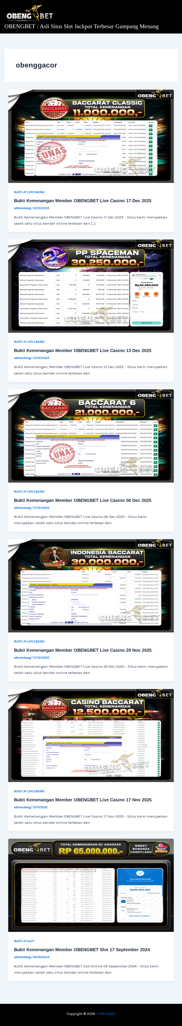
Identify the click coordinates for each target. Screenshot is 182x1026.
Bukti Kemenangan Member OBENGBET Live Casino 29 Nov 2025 (83, 650)
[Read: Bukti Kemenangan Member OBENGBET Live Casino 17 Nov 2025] (91, 735)
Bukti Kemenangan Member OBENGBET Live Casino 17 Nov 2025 (83, 799)
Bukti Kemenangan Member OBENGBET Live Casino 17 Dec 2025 (82, 200)
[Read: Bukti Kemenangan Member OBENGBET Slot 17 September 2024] (91, 885)
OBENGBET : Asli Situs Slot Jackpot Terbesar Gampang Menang (81, 26)
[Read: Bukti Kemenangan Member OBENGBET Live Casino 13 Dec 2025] (91, 285)
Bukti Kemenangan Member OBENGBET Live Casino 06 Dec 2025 (82, 500)
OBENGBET (107, 1014)
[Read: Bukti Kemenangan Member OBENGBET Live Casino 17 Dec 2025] (91, 136)
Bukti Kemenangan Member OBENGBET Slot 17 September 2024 (82, 949)
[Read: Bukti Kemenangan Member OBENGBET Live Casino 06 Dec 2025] (91, 435)
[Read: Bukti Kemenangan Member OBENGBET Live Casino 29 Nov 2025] (91, 585)
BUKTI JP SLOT (24, 941)
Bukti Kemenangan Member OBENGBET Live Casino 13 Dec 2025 (82, 350)
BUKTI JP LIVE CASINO (29, 192)
